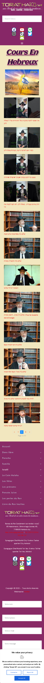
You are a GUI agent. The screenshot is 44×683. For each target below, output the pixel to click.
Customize (14, 672)
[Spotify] (30, 30)
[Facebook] (14, 30)
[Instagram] (14, 34)
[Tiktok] (22, 34)
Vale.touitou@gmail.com (14, 532)
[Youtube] (22, 30)
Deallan (27, 592)
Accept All (22, 678)
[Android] (22, 38)
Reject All (30, 672)
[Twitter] (30, 34)
